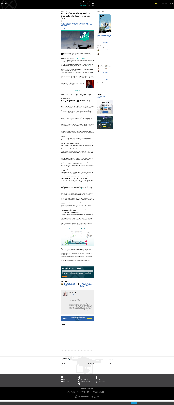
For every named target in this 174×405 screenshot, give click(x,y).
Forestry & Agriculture (65, 24)
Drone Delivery (65, 379)
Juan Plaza (101, 65)
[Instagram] (6, 3)
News (68, 7)
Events (103, 7)
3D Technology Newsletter (101, 91)
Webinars (89, 7)
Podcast (82, 7)
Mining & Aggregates (75, 23)
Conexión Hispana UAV (101, 87)
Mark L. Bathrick (102, 70)
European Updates (100, 86)
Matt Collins (109, 65)
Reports (97, 7)
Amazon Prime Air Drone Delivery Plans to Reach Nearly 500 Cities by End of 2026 (70, 284)
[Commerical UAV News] (65, 359)
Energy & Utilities (64, 25)
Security (83, 24)
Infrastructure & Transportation (86, 381)
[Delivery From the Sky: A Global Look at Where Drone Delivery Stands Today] (105, 23)
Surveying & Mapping (88, 24)
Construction (69, 23)
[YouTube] (5, 3)
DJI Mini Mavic (80, 188)
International (64, 23)
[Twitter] (2, 3)
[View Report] (101, 108)
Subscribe (64, 276)
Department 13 (71, 75)
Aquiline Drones (68, 160)
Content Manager (109, 66)
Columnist (101, 71)
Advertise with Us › (77, 90)
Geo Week (99, 97)
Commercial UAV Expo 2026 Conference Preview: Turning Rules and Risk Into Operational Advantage (86, 285)
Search (162, 3)
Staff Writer (101, 66)
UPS (63, 160)
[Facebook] (1, 3)
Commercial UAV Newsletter (102, 84)
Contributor (109, 68)
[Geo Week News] (82, 396)
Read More (99, 38)
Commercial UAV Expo (169, 3)
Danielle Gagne (66, 21)
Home (63, 7)
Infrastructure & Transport (84, 23)
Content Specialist (102, 68)
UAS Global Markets (84, 377)
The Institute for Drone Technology (79, 58)
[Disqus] (77, 337)
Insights (75, 7)
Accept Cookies (133, 403)
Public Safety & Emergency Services (75, 24)
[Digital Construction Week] (95, 396)
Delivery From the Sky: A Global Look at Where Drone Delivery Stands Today (104, 36)
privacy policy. (65, 403)
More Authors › (105, 72)
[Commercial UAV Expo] (110, 359)
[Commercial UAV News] (81, 392)
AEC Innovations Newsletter (102, 88)
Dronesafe (88, 65)
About (110, 7)
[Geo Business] (88, 392)
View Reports (105, 112)
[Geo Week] (99, 392)
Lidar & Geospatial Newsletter (102, 89)
